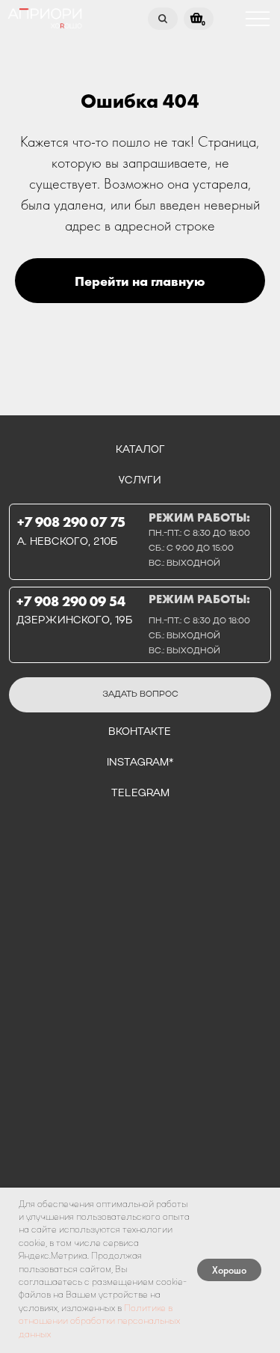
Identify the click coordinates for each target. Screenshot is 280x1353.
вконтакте (139, 732)
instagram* (140, 763)
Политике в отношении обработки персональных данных (99, 1322)
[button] (140, 694)
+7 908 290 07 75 (71, 522)
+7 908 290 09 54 (70, 602)
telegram (140, 793)
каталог (140, 450)
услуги (140, 480)
